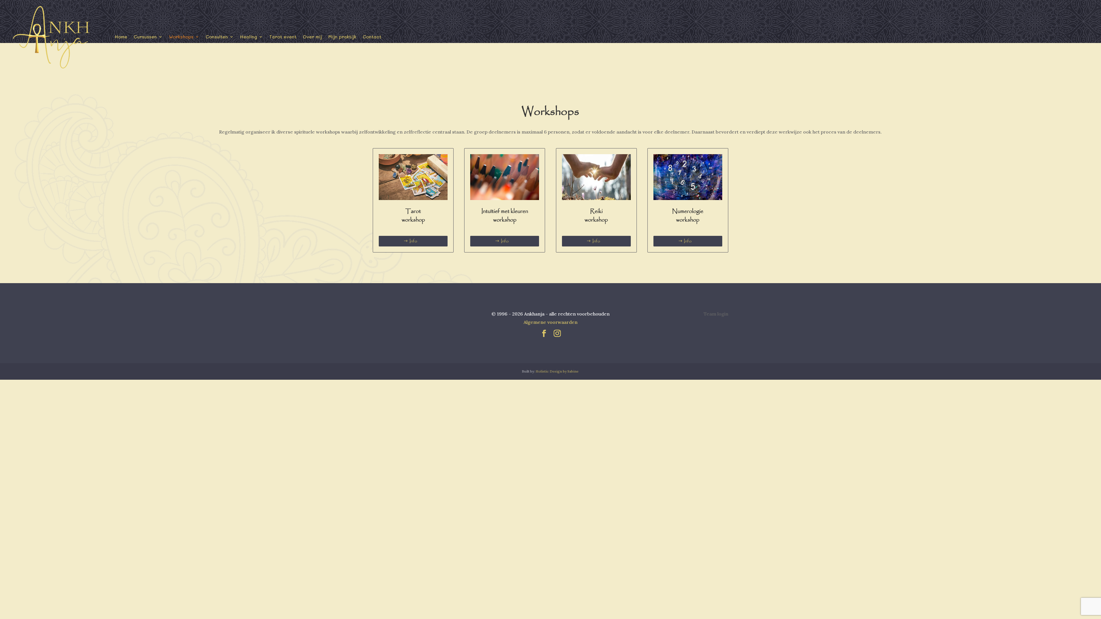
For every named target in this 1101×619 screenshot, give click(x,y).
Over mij (312, 37)
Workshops (181, 37)
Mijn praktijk (342, 37)
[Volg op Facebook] (544, 333)
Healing (248, 37)
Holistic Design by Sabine (557, 371)
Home (121, 37)
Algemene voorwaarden (550, 322)
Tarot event (282, 37)
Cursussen (145, 37)
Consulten (217, 37)
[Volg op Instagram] (557, 333)
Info (413, 241)
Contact (372, 37)
